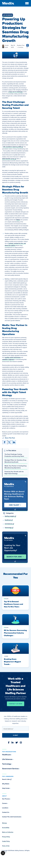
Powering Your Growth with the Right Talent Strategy (14, 473)
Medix (18, 220)
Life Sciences (7, 15)
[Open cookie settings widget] (3, 853)
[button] (4, 442)
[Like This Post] (27, 45)
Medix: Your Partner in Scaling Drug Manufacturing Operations (15, 467)
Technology (9, 528)
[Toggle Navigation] (27, 3)
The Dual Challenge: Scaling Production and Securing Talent (14, 455)
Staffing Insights (10, 516)
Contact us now (15, 704)
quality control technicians (13, 357)
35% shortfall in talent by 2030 (13, 147)
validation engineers (8, 359)
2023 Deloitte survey (9, 159)
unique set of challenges (15, 92)
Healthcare (9, 520)
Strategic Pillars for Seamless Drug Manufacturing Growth (15, 461)
